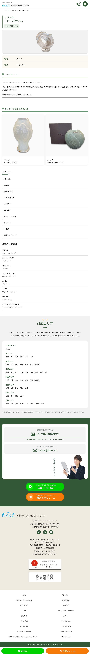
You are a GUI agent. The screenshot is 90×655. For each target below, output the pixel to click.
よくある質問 (66, 626)
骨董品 (6, 229)
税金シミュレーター (24, 631)
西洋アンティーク (10, 235)
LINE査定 (24, 651)
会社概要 (24, 616)
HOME (24, 595)
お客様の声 (24, 626)
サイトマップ (66, 637)
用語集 (24, 610)
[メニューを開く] (85, 4)
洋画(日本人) (8, 191)
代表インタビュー (66, 631)
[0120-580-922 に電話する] (79, 4)
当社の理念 (24, 621)
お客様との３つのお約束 (23, 600)
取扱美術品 (66, 600)
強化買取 (7, 179)
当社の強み (66, 595)
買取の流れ (24, 605)
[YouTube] (51, 532)
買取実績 (13, 11)
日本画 (6, 185)
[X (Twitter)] (45, 532)
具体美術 (7, 210)
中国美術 (7, 222)
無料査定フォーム (69, 651)
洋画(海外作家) (9, 198)
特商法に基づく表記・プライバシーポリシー (24, 637)
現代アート (8, 204)
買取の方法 (66, 605)
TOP (5, 11)
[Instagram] (39, 532)
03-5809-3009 (49, 548)
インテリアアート (10, 216)
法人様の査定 (66, 621)
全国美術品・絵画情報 (66, 610)
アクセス (66, 616)
